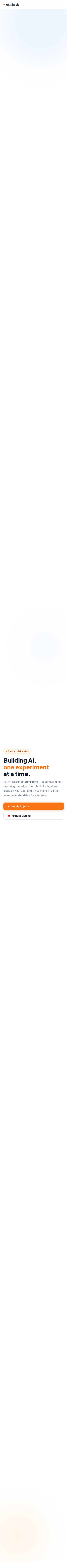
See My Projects (20, 806)
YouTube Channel (21, 815)
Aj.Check (12, 4)
